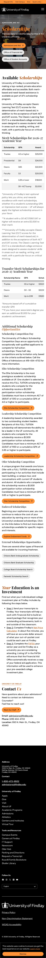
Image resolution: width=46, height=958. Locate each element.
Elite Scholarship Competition (16, 408)
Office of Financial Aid (13, 52)
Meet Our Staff (10, 710)
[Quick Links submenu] (41, 1)
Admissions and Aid (12, 45)
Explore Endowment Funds (15, 536)
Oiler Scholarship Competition (17, 501)
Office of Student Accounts (15, 59)
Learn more (35, 949)
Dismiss (23, 954)
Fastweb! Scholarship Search (16, 576)
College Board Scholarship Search (18, 569)
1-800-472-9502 (10, 781)
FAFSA (31, 643)
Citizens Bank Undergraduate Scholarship (21, 556)
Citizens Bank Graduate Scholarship (19, 562)
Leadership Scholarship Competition (19, 456)
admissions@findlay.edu (21, 715)
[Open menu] (42, 9)
